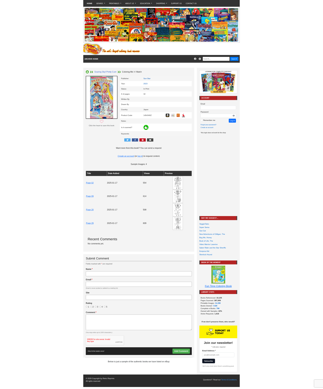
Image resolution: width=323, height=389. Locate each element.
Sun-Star (147, 78)
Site (87, 293)
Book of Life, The (206, 241)
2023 (145, 84)
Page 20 (90, 210)
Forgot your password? (208, 125)
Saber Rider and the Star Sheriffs (212, 248)
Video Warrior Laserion (208, 244)
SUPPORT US (176, 3)
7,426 (215, 306)
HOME (89, 3)
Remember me (209, 120)
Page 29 (90, 223)
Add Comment (181, 351)
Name (89, 269)
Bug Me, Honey (205, 238)
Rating (89, 303)
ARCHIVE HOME (91, 59)
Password (204, 112)
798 (217, 308)
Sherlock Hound (205, 255)
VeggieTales (204, 224)
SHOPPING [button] (161, 3)
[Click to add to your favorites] (101, 122)
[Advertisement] (194, 49)
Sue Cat (202, 231)
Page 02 (90, 183)
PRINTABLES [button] (114, 3)
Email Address (209, 351)
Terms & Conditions (229, 380)
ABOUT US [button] (129, 3)
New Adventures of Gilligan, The (212, 234)
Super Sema (204, 227)
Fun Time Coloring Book (218, 286)
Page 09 (90, 196)
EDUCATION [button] (145, 3)
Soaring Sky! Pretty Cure (105, 72)
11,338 (218, 303)
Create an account (126, 156)
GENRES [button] (100, 3)
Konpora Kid (204, 251)
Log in (232, 121)
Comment (91, 312)
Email (89, 280)
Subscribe (208, 361)
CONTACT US (191, 3)
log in (140, 156)
